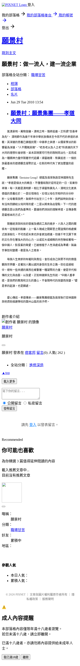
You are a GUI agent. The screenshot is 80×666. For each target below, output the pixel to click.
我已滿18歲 (11, 657)
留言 (40, 353)
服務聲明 (48, 599)
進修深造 (36, 365)
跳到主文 (9, 53)
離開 (25, 657)
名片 (14, 94)
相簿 (14, 84)
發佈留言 (9, 408)
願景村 (12, 41)
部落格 (16, 89)
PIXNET (21, 594)
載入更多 (9, 381)
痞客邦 (30, 353)
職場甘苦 (38, 75)
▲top (6, 373)
